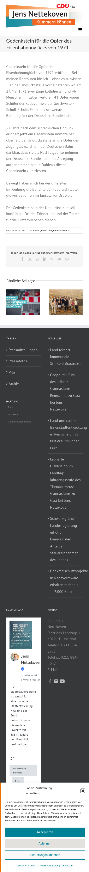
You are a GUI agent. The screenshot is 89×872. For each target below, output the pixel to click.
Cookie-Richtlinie (26, 865)
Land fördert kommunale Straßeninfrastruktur (65, 356)
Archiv (14, 383)
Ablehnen (44, 843)
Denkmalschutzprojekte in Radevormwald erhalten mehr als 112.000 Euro (65, 581)
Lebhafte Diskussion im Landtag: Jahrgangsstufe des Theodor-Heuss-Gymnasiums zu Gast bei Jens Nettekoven (65, 483)
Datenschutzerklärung (48, 865)
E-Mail (53, 669)
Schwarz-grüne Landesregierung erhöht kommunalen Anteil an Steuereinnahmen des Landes (64, 539)
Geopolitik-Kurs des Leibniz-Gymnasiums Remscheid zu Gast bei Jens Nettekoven (65, 392)
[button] (83, 791)
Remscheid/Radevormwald (55, 230)
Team (10, 407)
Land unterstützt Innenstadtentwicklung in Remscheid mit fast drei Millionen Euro (65, 434)
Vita (12, 372)
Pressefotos (18, 361)
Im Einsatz (34, 230)
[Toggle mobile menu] (80, 29)
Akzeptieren (45, 832)
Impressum (67, 865)
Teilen (18, 781)
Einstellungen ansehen (45, 855)
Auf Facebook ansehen (19, 770)
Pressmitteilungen (23, 349)
